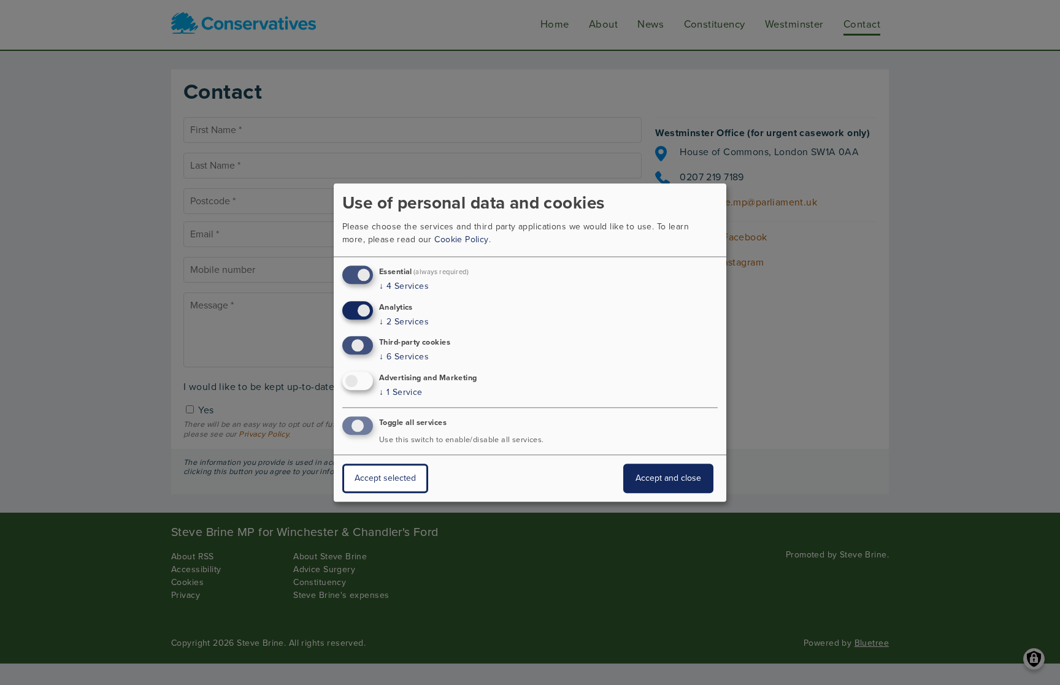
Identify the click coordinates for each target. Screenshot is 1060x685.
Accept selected (385, 478)
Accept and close (668, 478)
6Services (404, 357)
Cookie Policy (461, 239)
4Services (404, 286)
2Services (404, 321)
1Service (401, 392)
